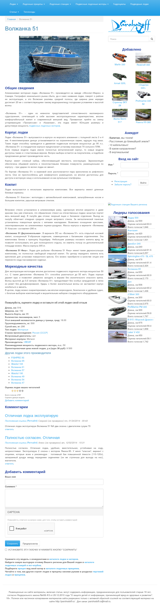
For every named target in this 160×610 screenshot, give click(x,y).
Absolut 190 (17, 373)
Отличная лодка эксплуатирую (31, 415)
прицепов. (20, 574)
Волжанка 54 (17, 379)
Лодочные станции (59, 3)
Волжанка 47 (17, 382)
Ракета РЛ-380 (143, 122)
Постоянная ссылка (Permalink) (21, 420)
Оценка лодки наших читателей (22, 387)
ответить (9, 429)
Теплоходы (29, 11)
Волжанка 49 (17, 376)
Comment (11, 486)
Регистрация (120, 181)
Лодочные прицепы (33, 3)
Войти (143, 182)
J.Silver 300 (133, 294)
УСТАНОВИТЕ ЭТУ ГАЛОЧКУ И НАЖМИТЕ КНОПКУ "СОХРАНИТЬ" (42, 549)
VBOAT (27, 342)
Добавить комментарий (17, 400)
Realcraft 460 (143, 64)
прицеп (22, 568)
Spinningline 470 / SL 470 (140, 256)
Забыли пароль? (122, 184)
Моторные (23, 329)
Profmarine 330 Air (143, 102)
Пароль (113, 173)
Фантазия (133, 230)
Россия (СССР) (40, 332)
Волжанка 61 (17, 366)
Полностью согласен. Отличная (32, 437)
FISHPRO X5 (17, 357)
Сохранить (12, 543)
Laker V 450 (134, 332)
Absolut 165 (17, 363)
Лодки (13, 3)
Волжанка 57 (17, 370)
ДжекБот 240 (134, 243)
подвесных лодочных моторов (44, 125)
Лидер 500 (133, 217)
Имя (111, 164)
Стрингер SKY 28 (120, 104)
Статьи (13, 11)
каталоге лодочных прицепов (62, 568)
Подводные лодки (139, 3)
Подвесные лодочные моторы (91, 3)
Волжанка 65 (17, 360)
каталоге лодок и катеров (63, 558)
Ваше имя (10, 476)
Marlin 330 (120, 64)
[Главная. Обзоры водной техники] (129, 26)
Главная (11, 19)
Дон (130, 281)
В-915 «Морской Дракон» (141, 319)
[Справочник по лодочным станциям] (127, 204)
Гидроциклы (119, 3)
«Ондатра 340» (143, 86)
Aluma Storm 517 (119, 120)
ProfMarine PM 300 (137, 306)
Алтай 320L (120, 83)
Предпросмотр (30, 543)
